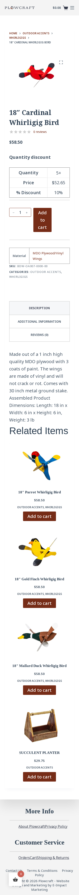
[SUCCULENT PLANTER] (39, 724)
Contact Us (14, 870)
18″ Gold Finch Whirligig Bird (39, 579)
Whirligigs (18, 277)
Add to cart (42, 220)
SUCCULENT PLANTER (39, 753)
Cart (33, 858)
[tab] (39, 334)
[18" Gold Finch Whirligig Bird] (39, 550)
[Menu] (72, 8)
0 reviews (40, 132)
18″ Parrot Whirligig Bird (39, 492)
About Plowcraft (31, 826)
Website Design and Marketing (40, 883)
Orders (24, 858)
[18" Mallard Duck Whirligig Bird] (39, 637)
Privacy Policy (56, 826)
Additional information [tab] (39, 321)
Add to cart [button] (39, 516)
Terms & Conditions (42, 870)
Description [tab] (39, 308)
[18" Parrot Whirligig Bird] (39, 463)
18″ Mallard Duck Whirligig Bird (39, 666)
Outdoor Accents (45, 272)
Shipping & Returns (53, 858)
